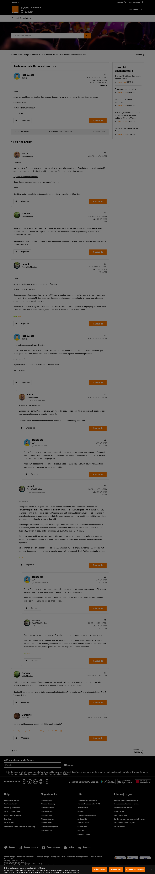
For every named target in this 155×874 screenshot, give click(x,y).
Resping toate (116, 869)
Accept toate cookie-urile (135, 869)
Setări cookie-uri (99, 869)
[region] (77, 869)
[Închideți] (151, 869)
